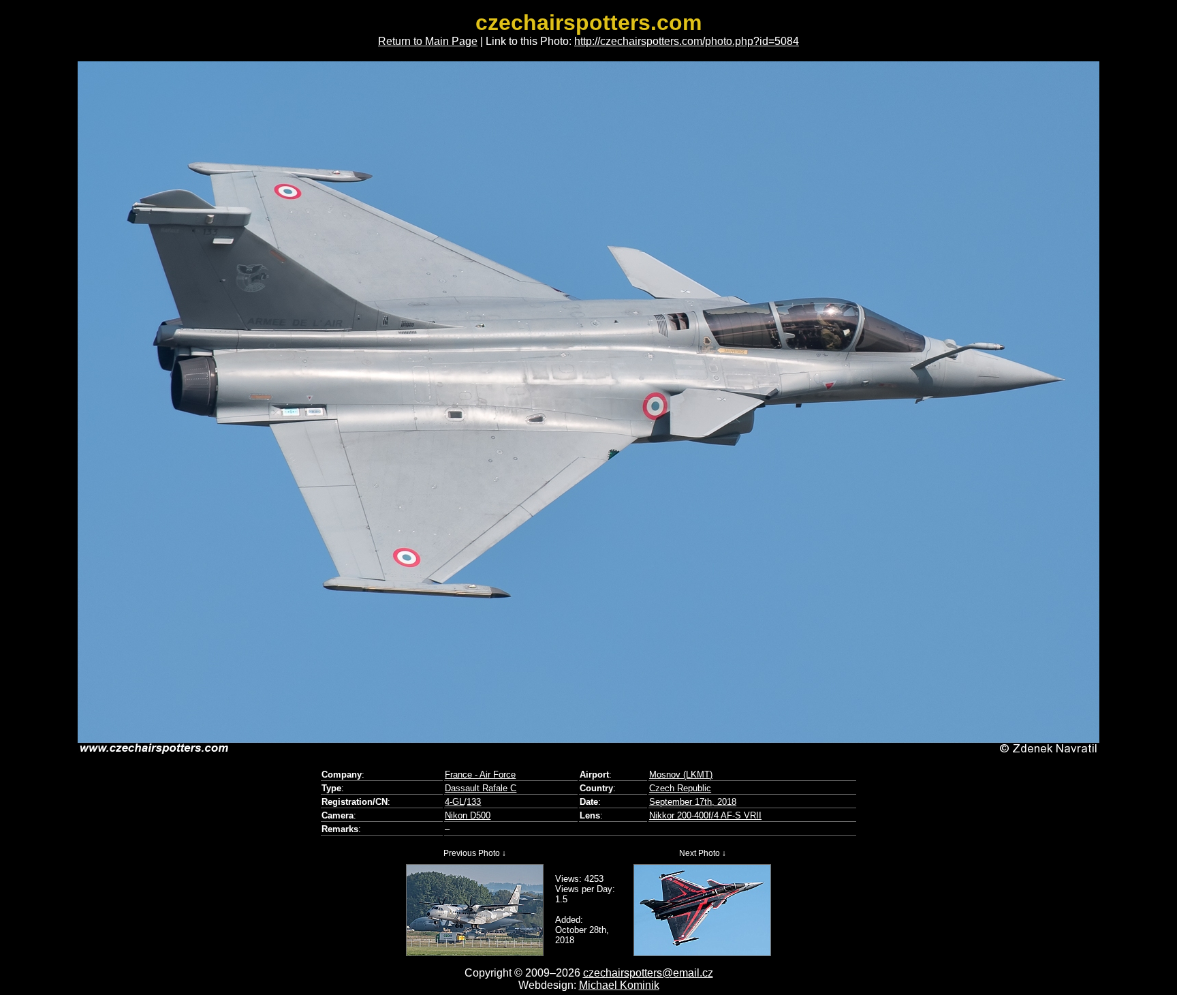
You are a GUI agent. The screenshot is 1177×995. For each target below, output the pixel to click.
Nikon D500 (467, 815)
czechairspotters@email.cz (648, 973)
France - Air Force (480, 774)
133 (474, 802)
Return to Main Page (427, 41)
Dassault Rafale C (480, 788)
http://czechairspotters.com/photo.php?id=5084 (686, 41)
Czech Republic (680, 788)
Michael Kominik (619, 985)
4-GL (454, 802)
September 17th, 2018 (692, 802)
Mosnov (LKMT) (680, 774)
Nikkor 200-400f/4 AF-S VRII (705, 815)
